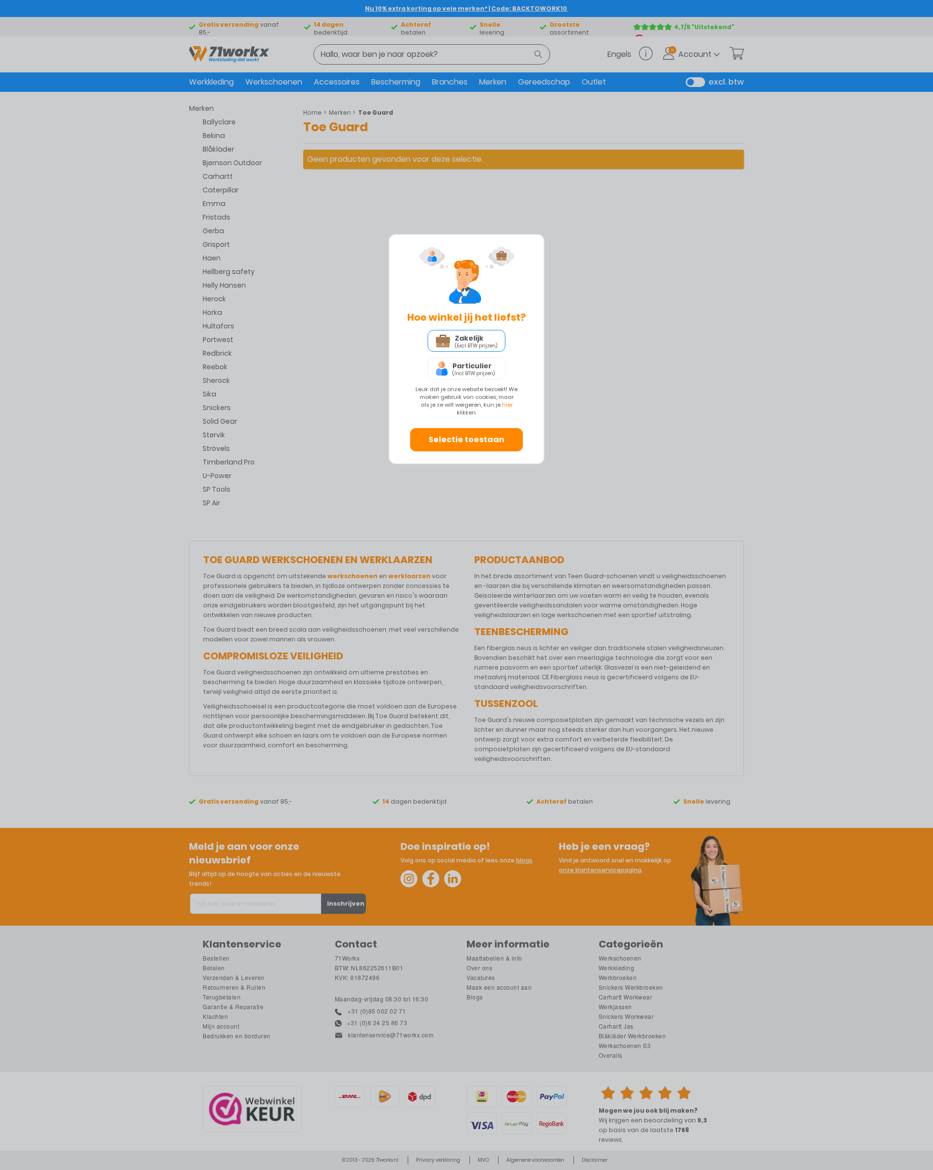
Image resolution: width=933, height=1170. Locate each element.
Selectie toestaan (466, 439)
